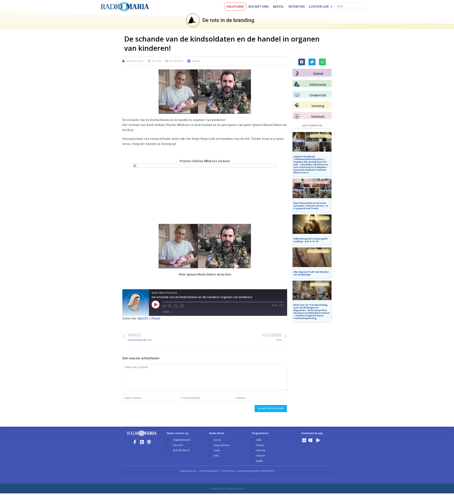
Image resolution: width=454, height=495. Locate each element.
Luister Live (319, 6)
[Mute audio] (164, 306)
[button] (301, 62)
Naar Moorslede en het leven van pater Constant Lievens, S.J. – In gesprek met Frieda (312, 205)
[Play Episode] (155, 304)
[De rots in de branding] (193, 20)
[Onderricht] (297, 95)
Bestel (278, 6)
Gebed (318, 73)
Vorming (317, 106)
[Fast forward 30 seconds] (182, 306)
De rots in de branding (228, 20)
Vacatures (235, 6)
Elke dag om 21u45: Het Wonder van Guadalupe (311, 273)
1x (176, 306)
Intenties (296, 6)
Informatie (317, 84)
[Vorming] (297, 105)
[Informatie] (297, 84)
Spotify (142, 318)
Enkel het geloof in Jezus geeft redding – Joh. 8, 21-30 (311, 240)
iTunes (155, 318)
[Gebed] (297, 74)
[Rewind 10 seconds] (169, 306)
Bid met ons (258, 6)
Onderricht (318, 95)
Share (166, 311)
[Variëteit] (297, 116)
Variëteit (318, 116)
